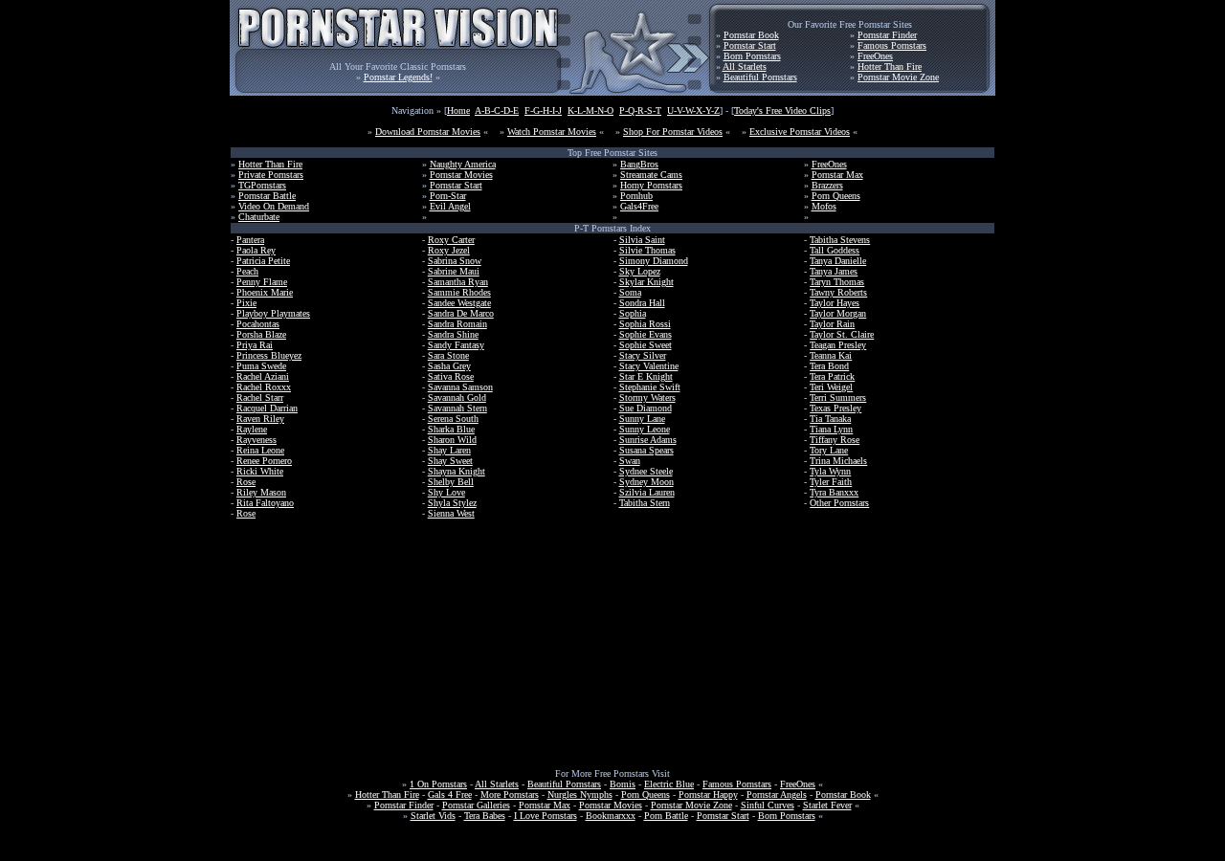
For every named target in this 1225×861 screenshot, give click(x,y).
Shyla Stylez (452, 502)
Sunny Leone (644, 429)
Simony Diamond (653, 260)
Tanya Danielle (838, 260)
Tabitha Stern (644, 502)
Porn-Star (448, 195)
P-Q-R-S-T (640, 110)
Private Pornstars (270, 174)
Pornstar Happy (708, 794)
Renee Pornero (264, 460)
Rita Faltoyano (265, 502)
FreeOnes (875, 56)
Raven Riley (260, 418)
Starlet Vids (433, 815)
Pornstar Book (751, 35)
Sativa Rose (451, 376)
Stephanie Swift (649, 387)
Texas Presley (835, 408)
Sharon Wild (452, 439)
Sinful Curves (767, 805)
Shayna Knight (456, 471)
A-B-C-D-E (497, 110)
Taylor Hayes (834, 303)
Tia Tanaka (830, 418)
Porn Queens (836, 195)
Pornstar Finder (887, 35)
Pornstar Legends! (398, 77)
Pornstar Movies (461, 174)
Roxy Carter (451, 239)
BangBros (639, 164)
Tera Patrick (832, 376)
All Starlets (745, 66)
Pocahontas (257, 324)
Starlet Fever (827, 805)
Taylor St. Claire (842, 334)
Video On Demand (273, 206)
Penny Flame (261, 281)
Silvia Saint (642, 239)
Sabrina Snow (454, 260)
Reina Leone (260, 450)
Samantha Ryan (458, 281)
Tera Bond (829, 366)
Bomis (622, 784)
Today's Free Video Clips (782, 110)
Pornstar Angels (776, 794)
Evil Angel (450, 206)
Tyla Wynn (830, 471)
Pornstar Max (837, 174)
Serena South (453, 418)
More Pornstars (509, 794)
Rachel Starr (259, 397)
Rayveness (256, 439)
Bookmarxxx (610, 815)
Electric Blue (669, 784)
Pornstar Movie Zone (898, 77)
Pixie (246, 303)
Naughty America (463, 164)
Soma (630, 292)
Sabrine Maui (453, 271)
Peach (247, 271)
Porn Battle (666, 815)
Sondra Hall (642, 303)
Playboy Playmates (273, 313)
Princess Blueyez (268, 355)
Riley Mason (261, 492)
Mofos (824, 206)
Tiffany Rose (834, 439)
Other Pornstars (839, 502)
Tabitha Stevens (840, 239)
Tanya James (834, 271)
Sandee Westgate (459, 303)
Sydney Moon (646, 481)
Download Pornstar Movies (427, 131)
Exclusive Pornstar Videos (799, 131)
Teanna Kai (831, 355)
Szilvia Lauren (647, 492)
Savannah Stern (457, 408)
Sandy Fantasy (456, 345)
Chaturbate (258, 216)
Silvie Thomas (647, 250)
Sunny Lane (642, 418)
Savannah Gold (457, 397)
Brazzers (827, 185)
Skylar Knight (646, 281)
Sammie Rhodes (459, 292)
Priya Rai (254, 345)
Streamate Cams (651, 174)
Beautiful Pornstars (760, 77)
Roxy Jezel (449, 250)
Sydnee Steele (646, 471)
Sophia (632, 313)
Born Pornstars (752, 56)
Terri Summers (838, 397)
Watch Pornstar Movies (551, 131)
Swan (629, 460)
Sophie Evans (645, 334)
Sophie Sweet (645, 345)
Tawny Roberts (838, 292)
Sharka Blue (451, 429)
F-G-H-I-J (543, 110)
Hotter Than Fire (890, 66)
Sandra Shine (453, 334)
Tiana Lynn (831, 429)
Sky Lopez (639, 271)
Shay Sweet (450, 460)
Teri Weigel (831, 387)
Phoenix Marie (264, 292)
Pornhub (636, 195)
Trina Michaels (838, 460)
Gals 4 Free (450, 794)
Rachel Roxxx (263, 387)
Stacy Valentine (649, 366)
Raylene (251, 429)
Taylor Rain (832, 324)
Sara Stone (448, 355)
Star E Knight (646, 376)
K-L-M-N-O (590, 110)
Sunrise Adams (648, 439)
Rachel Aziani (262, 376)
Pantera (250, 239)
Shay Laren (449, 450)
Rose (246, 481)
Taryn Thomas (837, 281)
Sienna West (451, 513)
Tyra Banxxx (834, 492)
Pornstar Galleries (476, 805)
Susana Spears (646, 450)
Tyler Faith (831, 481)
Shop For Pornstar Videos (673, 131)
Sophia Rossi (645, 324)
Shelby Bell (451, 481)
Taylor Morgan (838, 313)
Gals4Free (639, 206)
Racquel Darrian (267, 408)
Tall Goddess (834, 250)
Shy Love (446, 492)
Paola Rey (256, 250)
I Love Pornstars (545, 815)
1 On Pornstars (438, 784)
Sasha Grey (449, 366)
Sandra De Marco (461, 313)
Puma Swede (261, 366)
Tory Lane (829, 450)
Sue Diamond (645, 408)
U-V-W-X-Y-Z (693, 110)
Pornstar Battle (267, 195)
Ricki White (259, 471)
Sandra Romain (457, 324)
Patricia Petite (263, 260)
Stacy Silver (642, 355)
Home (458, 110)
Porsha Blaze (261, 334)
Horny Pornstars (651, 185)
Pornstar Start (750, 45)
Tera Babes (484, 815)
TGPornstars (262, 185)
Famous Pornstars (892, 45)
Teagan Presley (838, 345)
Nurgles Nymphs (579, 794)
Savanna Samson (460, 387)
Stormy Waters (647, 397)
